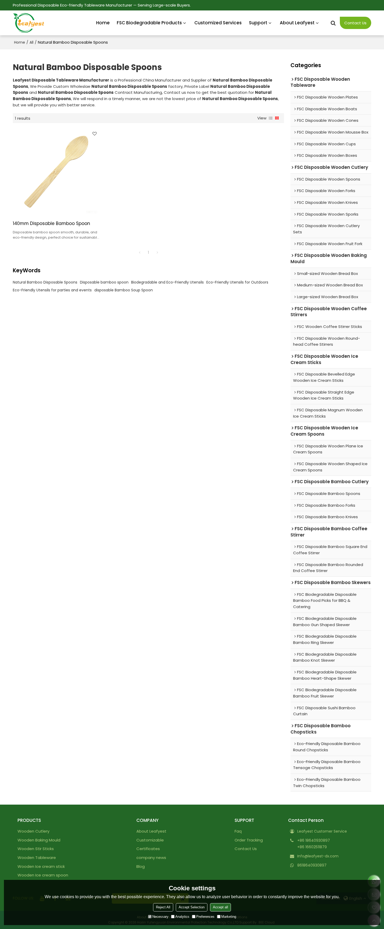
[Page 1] (139, 252)
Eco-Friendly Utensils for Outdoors (237, 282)
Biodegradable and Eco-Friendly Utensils (167, 282)
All (31, 42)
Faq (238, 831)
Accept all (220, 907)
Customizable (150, 840)
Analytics (182, 917)
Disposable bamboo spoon (104, 282)
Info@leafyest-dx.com (318, 856)
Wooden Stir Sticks (36, 848)
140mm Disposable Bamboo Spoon (51, 224)
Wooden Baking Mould (39, 840)
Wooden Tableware (37, 857)
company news (151, 857)
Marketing (228, 917)
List (270, 118)
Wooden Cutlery (33, 831)
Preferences (205, 917)
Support (258, 23)
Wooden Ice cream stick (41, 866)
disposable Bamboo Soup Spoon (123, 290)
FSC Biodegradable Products (149, 23)
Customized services (218, 23)
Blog (140, 866)
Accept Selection (192, 907)
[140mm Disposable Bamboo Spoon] (56, 171)
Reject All (163, 907)
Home (103, 23)
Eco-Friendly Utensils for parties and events (52, 290)
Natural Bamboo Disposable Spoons (45, 282)
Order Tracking (249, 840)
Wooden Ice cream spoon (43, 875)
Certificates (148, 848)
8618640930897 (312, 865)
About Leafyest (297, 23)
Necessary (160, 917)
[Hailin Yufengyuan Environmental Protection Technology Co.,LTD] (28, 23)
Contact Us (355, 23)
